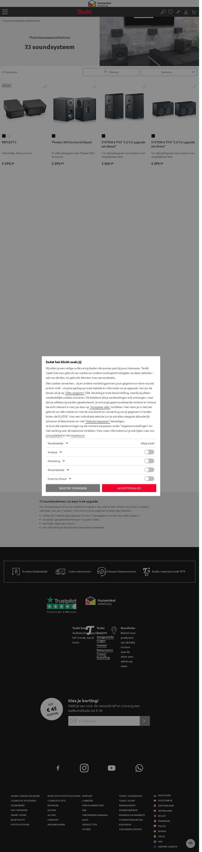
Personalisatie (56, 470)
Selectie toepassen (73, 488)
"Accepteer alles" (100, 407)
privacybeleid (54, 435)
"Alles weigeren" (75, 392)
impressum (77, 435)
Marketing (54, 461)
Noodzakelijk (55, 443)
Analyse (52, 452)
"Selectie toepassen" (97, 421)
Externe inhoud (57, 478)
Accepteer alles (129, 488)
